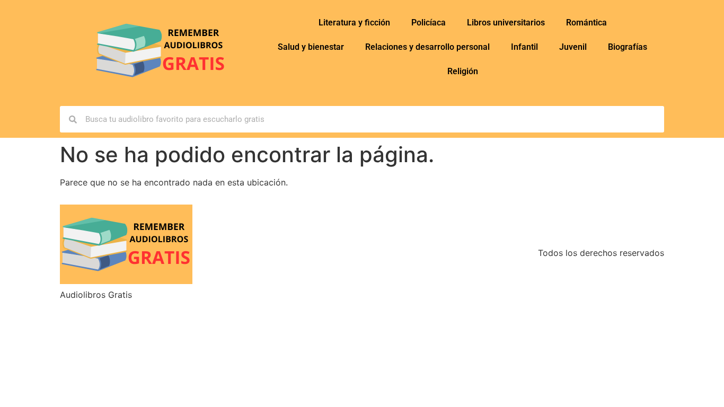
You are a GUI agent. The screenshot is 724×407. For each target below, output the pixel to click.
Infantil (524, 47)
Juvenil (573, 47)
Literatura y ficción (354, 22)
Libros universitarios (506, 22)
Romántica (586, 22)
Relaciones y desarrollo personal (427, 47)
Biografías (627, 47)
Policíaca (428, 22)
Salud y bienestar (311, 47)
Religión (462, 71)
